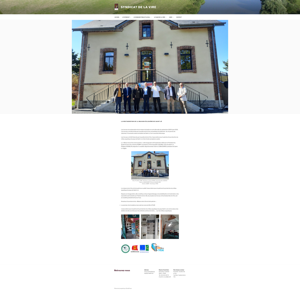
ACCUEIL (117, 17)
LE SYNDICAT (126, 17)
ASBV (170, 17)
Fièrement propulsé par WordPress (123, 288)
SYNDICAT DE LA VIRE (138, 7)
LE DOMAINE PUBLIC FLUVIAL (142, 17)
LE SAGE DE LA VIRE (159, 17)
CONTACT (179, 17)
